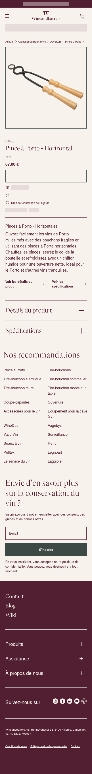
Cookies (75, 746)
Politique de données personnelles (48, 746)
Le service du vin (17, 461)
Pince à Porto (73, 42)
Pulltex (9, 452)
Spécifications (23, 331)
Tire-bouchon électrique (22, 378)
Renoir (53, 443)
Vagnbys (55, 425)
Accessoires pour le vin (32, 42)
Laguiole (55, 461)
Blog (10, 606)
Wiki (10, 615)
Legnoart (55, 452)
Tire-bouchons (59, 369)
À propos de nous (24, 673)
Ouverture (56, 42)
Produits (14, 643)
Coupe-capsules (17, 402)
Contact (14, 596)
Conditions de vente (16, 746)
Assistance (17, 658)
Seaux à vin (13, 443)
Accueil (9, 42)
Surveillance (58, 434)
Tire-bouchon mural (19, 387)
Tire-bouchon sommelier (67, 378)
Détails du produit (28, 310)
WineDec (11, 425)
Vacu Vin (11, 434)
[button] (46, 87)
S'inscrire (46, 549)
